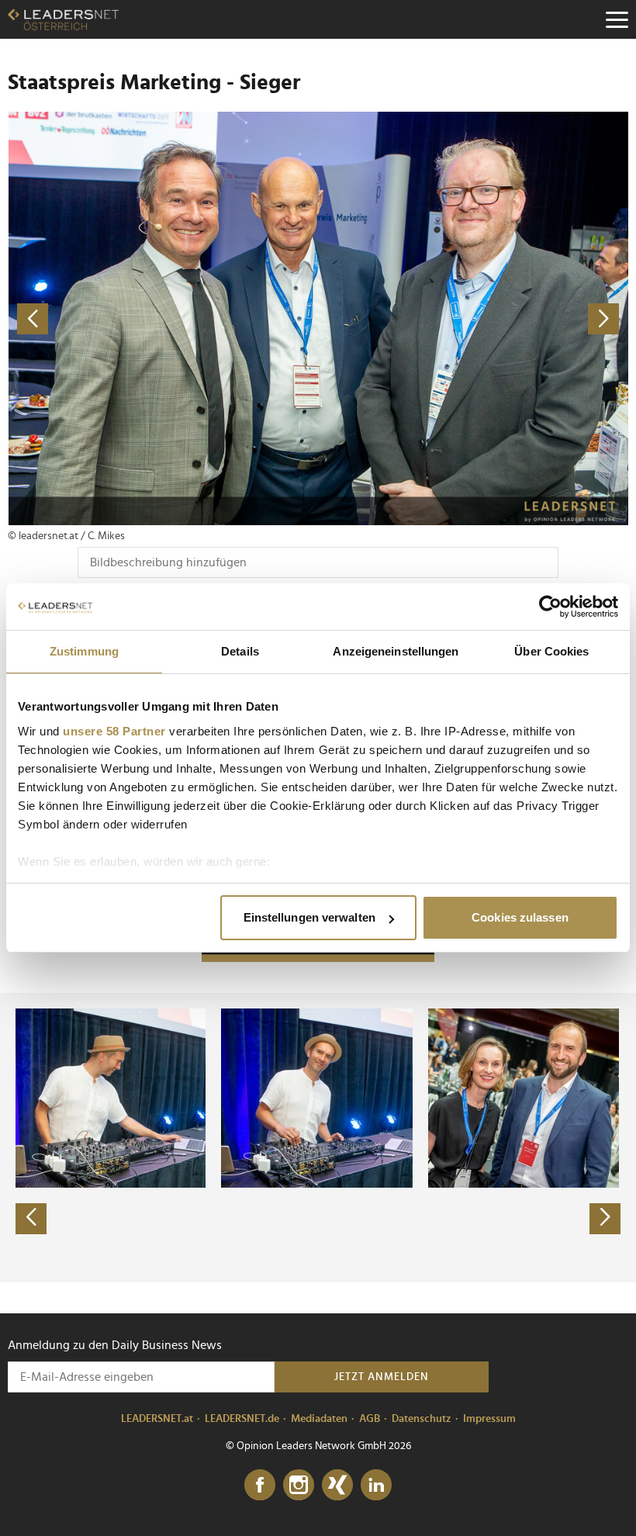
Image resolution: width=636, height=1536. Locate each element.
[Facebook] (259, 1485)
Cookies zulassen (520, 917)
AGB (369, 1418)
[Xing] (337, 1485)
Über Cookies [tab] (551, 651)
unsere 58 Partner (114, 731)
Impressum (489, 1418)
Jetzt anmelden (381, 1377)
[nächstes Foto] (473, 318)
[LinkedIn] (376, 1485)
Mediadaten (319, 1418)
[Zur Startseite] (63, 19)
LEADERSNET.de (242, 1418)
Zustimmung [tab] (84, 651)
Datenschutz (421, 1418)
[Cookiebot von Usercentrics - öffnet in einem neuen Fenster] (550, 606)
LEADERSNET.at (157, 1418)
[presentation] (31, 1218)
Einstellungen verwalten (309, 917)
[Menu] (616, 19)
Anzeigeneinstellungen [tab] (395, 651)
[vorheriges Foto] (163, 318)
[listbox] (318, 1137)
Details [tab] (240, 651)
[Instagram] (298, 1485)
